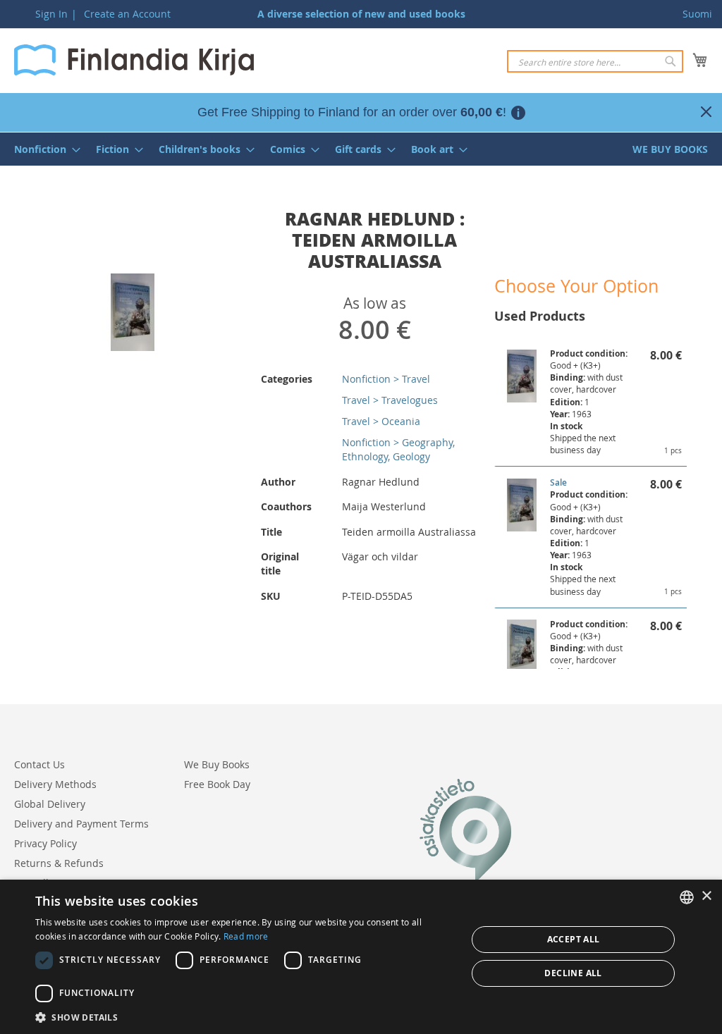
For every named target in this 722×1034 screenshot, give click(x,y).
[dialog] (361, 957)
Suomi (697, 13)
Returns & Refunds (59, 863)
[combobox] (595, 61)
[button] (244, 1016)
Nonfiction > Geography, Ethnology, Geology (398, 449)
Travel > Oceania (381, 421)
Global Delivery (49, 804)
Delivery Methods (55, 784)
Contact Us (39, 764)
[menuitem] (43, 149)
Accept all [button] (573, 939)
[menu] (361, 149)
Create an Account (127, 13)
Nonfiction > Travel (386, 379)
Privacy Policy (45, 843)
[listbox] (687, 897)
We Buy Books (217, 764)
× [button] (706, 896)
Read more (246, 936)
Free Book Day (217, 784)
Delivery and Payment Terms (81, 823)
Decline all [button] (572, 973)
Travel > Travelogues (390, 400)
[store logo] (134, 59)
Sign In (51, 13)
